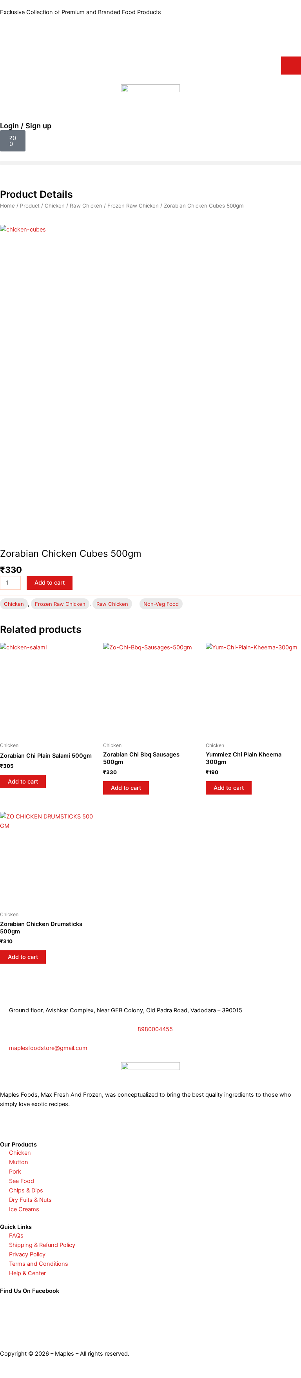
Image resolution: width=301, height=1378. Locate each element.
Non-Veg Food (161, 604)
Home (7, 205)
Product (30, 205)
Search (291, 66)
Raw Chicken (86, 205)
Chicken (55, 205)
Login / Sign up (25, 125)
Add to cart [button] (23, 781)
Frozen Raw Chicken (133, 205)
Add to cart (49, 582)
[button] (150, 163)
